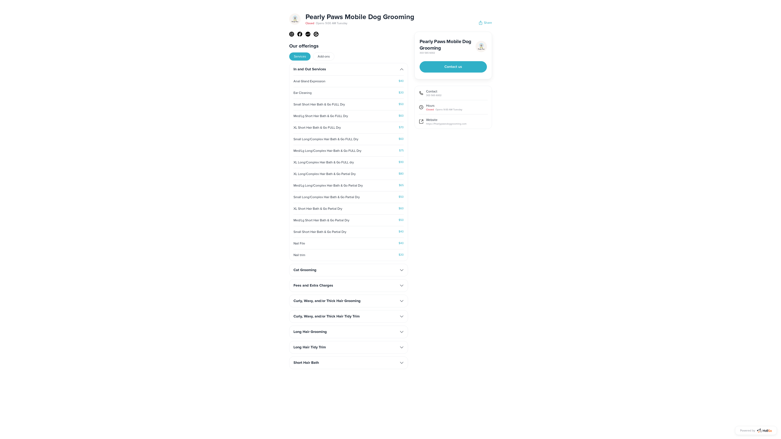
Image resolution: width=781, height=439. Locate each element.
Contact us (453, 67)
